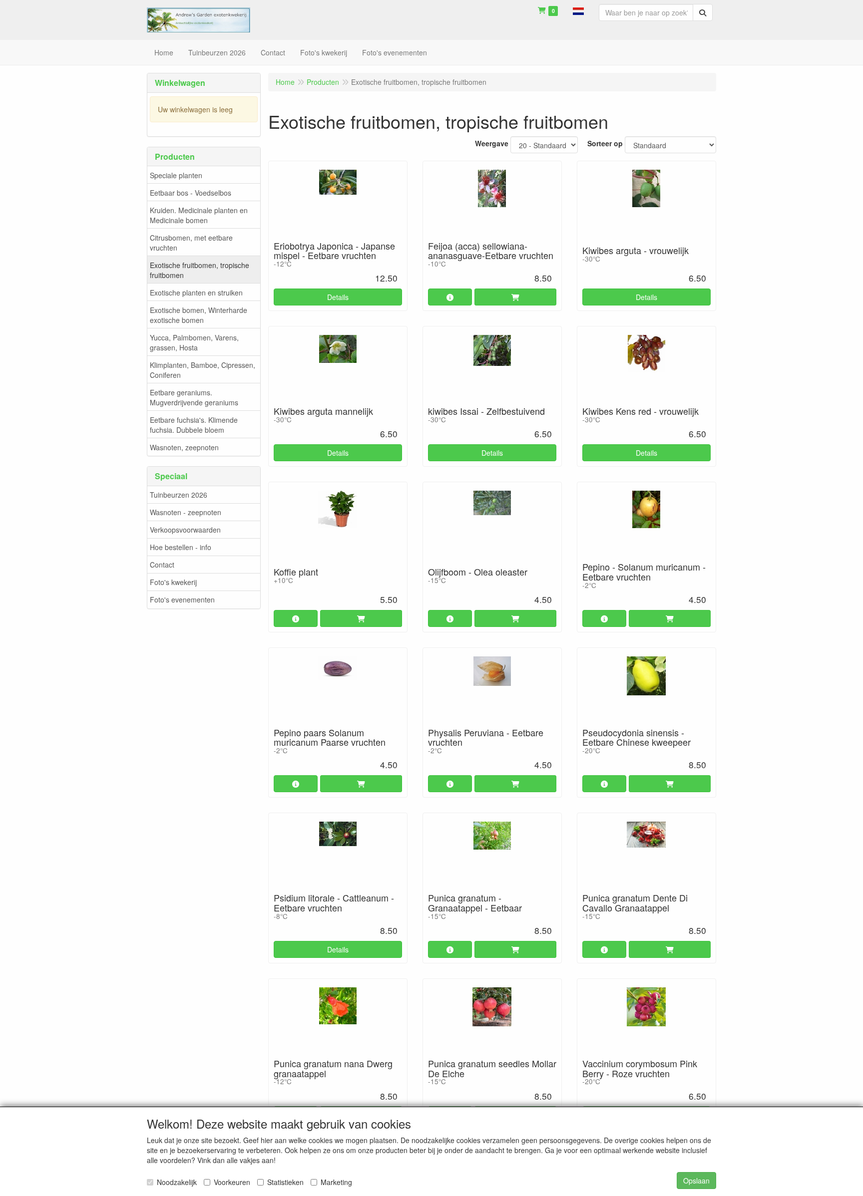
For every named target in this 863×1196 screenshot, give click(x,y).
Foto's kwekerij (173, 582)
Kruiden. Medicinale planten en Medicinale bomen (199, 215)
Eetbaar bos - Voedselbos (190, 193)
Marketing (336, 1182)
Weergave (491, 143)
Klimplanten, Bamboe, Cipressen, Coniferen (202, 370)
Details (338, 297)
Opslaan (696, 1181)
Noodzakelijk (177, 1182)
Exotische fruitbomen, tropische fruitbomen (199, 270)
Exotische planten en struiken (196, 293)
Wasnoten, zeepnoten (184, 447)
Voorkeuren (232, 1182)
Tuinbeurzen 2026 (178, 495)
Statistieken (285, 1182)
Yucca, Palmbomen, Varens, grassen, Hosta (194, 342)
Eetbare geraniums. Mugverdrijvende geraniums (194, 397)
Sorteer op (605, 143)
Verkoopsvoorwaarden (185, 530)
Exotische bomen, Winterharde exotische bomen (198, 315)
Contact (162, 565)
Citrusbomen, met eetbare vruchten (191, 243)
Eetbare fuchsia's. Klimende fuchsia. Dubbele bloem (194, 425)
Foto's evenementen (182, 599)
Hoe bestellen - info (180, 547)
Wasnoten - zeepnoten (185, 512)
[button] (578, 10)
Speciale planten (176, 175)
